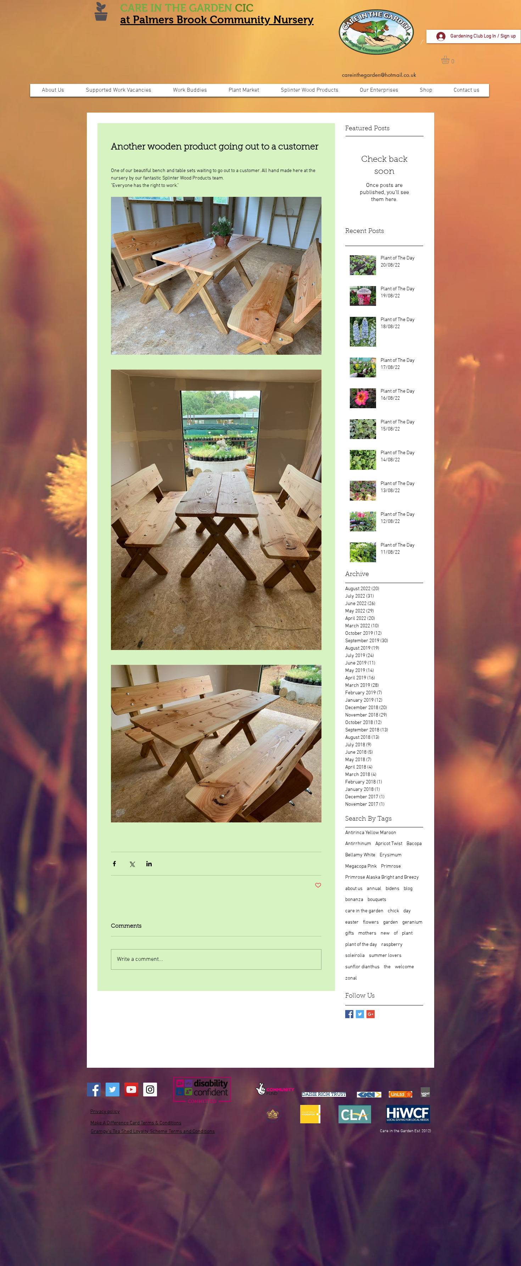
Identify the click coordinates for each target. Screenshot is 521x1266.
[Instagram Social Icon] (150, 1089)
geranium (412, 922)
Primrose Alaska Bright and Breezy (382, 877)
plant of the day (361, 945)
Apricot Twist (388, 844)
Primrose (391, 866)
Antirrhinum (358, 844)
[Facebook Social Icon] (94, 1089)
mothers (367, 933)
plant (407, 933)
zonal (351, 978)
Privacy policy (105, 1112)
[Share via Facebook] (114, 863)
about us (354, 889)
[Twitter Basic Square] (360, 1014)
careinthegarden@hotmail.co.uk (379, 75)
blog (408, 889)
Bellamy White (360, 855)
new (385, 933)
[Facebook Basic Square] (349, 1014)
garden (390, 922)
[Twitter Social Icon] (112, 1089)
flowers (371, 922)
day (407, 911)
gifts (349, 933)
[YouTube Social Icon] (131, 1089)
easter (352, 922)
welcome (404, 967)
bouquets (377, 900)
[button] (450, 60)
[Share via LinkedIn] (149, 863)
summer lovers (385, 956)
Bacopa (414, 844)
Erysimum (391, 855)
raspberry (392, 945)
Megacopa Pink (361, 866)
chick (393, 911)
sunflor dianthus (362, 967)
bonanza (354, 900)
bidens (392, 889)
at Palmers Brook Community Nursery (217, 19)
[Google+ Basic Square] (370, 1014)
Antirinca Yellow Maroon (370, 833)
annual (374, 889)
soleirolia (355, 956)
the (387, 967)
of (396, 933)
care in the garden (364, 911)
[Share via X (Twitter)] (131, 863)
